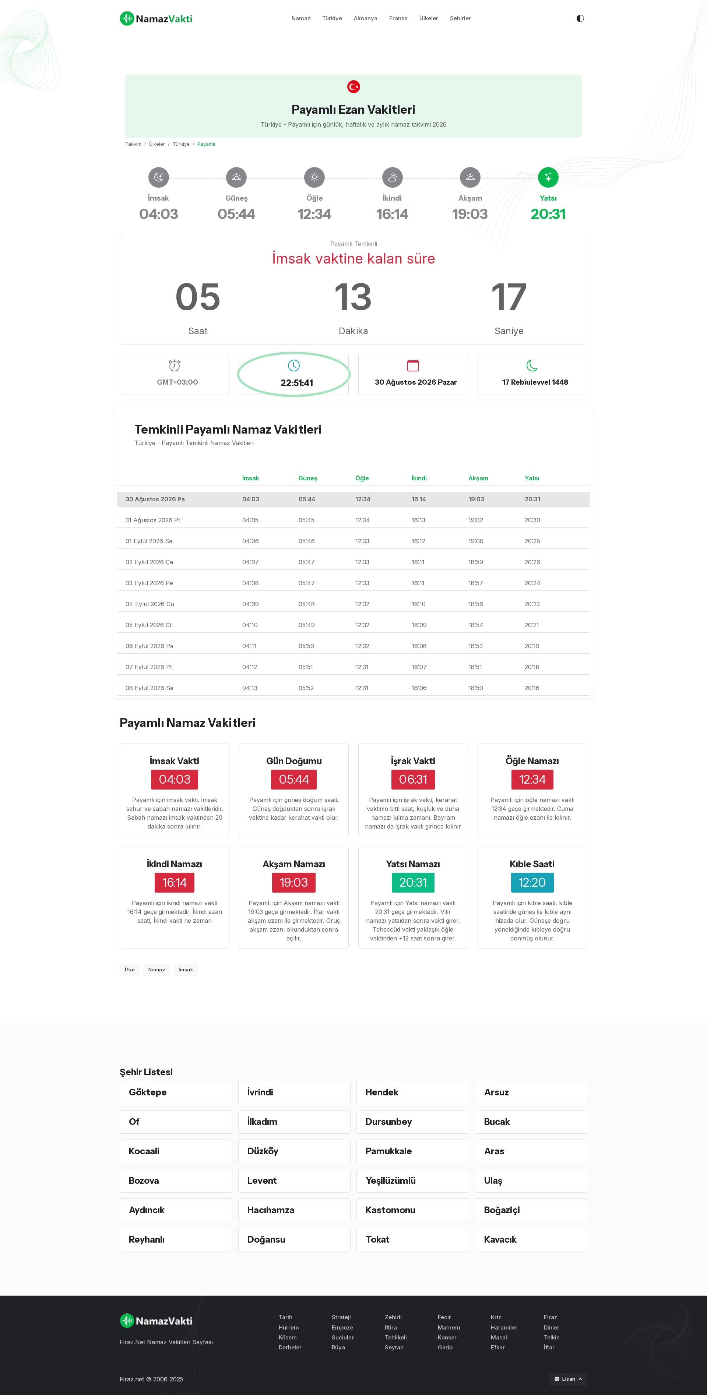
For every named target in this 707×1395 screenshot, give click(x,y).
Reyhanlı (147, 1239)
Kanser (447, 1337)
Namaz (301, 18)
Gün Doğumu (294, 761)
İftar (130, 969)
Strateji (341, 1317)
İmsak (186, 969)
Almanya (365, 18)
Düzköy (262, 1151)
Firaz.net (132, 1379)
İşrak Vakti (413, 761)
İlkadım (262, 1121)
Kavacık (500, 1239)
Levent (262, 1180)
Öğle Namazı (532, 761)
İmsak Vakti (174, 761)
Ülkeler (428, 18)
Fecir (444, 1317)
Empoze (342, 1327)
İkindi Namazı (174, 864)
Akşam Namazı (294, 864)
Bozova (144, 1180)
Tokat (378, 1239)
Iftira (391, 1327)
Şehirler (460, 18)
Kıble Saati (532, 864)
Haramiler (504, 1327)
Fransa (398, 18)
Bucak (497, 1121)
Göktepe (148, 1092)
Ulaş (493, 1180)
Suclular (343, 1337)
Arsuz (496, 1092)
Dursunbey (389, 1121)
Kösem (288, 1337)
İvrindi (260, 1092)
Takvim (133, 144)
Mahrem (449, 1327)
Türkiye (332, 18)
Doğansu (266, 1239)
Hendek (382, 1092)
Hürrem (289, 1327)
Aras (494, 1151)
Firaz (550, 1317)
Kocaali (144, 1151)
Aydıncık (147, 1210)
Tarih (285, 1317)
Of (134, 1121)
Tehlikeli (396, 1337)
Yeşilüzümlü (391, 1180)
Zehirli (393, 1317)
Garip (445, 1347)
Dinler (551, 1327)
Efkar (498, 1347)
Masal (499, 1337)
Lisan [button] (569, 1379)
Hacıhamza (271, 1210)
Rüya (338, 1347)
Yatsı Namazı (413, 864)
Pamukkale (389, 1151)
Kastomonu (390, 1210)
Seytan (394, 1347)
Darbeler (290, 1347)
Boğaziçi (502, 1210)
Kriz (496, 1317)
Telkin (552, 1337)
